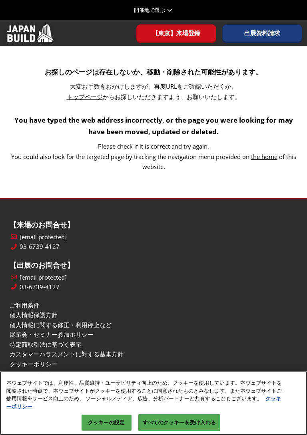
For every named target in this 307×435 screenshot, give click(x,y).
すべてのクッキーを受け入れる (179, 422)
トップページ (85, 97)
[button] (176, 33)
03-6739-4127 (40, 246)
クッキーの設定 (106, 422)
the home (264, 157)
